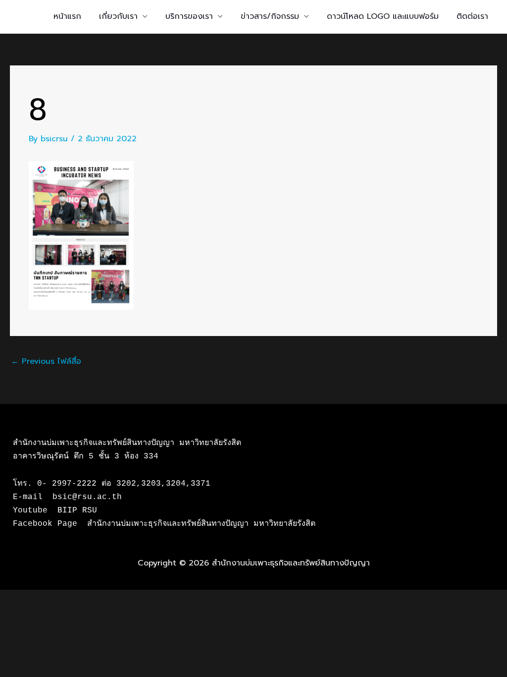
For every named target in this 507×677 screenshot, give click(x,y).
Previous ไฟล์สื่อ (46, 361)
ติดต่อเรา (472, 16)
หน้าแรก (67, 16)
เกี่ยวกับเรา (118, 16)
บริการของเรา (189, 16)
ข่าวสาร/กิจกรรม (270, 16)
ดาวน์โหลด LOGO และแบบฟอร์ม (383, 16)
